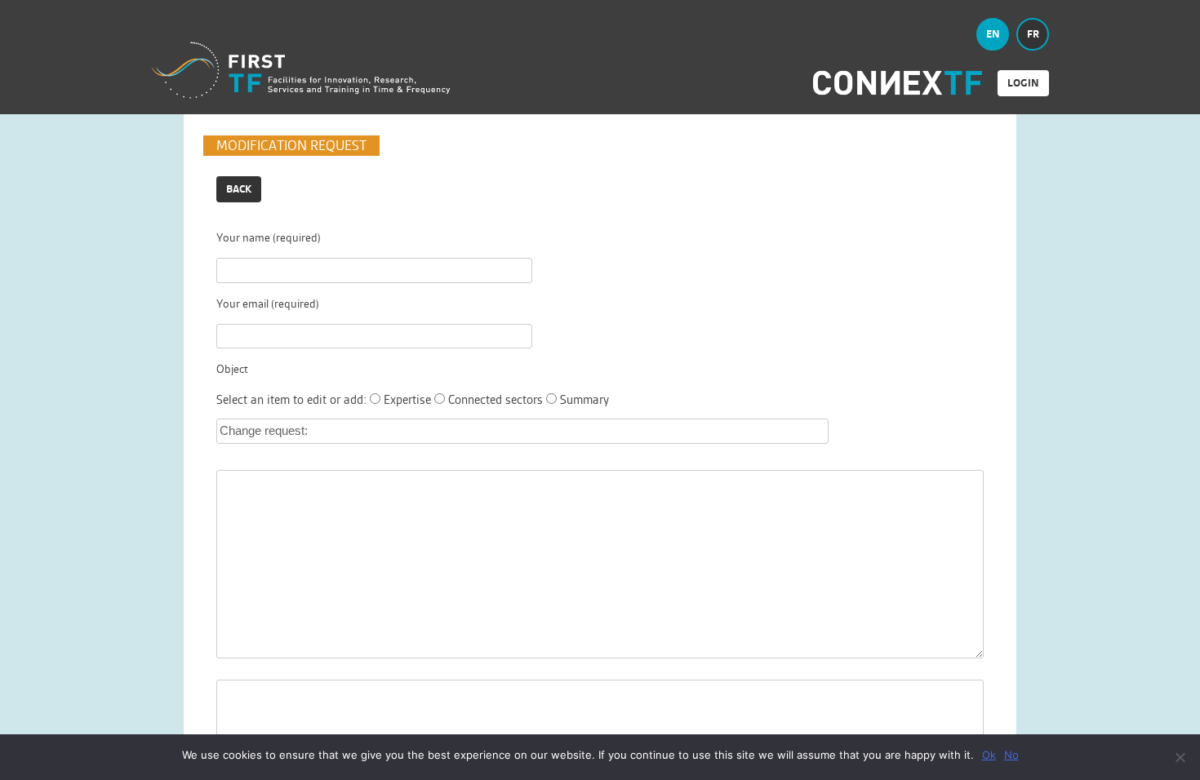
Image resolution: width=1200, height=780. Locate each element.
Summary (584, 399)
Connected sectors (495, 399)
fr (1033, 34)
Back (238, 189)
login (1023, 83)
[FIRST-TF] (301, 70)
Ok (989, 754)
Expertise (407, 399)
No (1011, 754)
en (993, 34)
